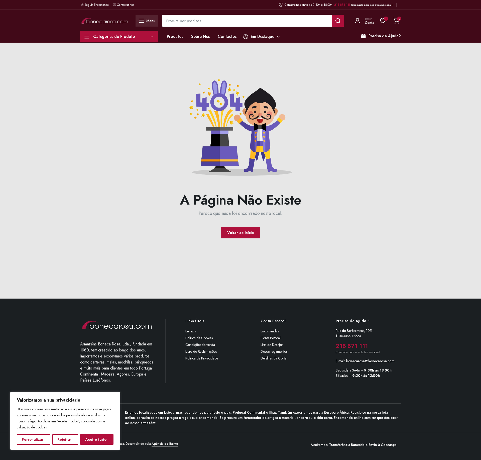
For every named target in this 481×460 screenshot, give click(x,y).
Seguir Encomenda (96, 5)
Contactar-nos (125, 5)
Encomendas (270, 331)
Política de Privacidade (201, 358)
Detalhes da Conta (274, 358)
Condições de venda (200, 344)
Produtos (175, 36)
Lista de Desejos (272, 344)
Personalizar (32, 439)
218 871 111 (342, 5)
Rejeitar (64, 439)
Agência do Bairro (165, 443)
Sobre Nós (200, 36)
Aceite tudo (95, 439)
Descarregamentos (274, 351)
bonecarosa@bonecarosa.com (370, 360)
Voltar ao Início (240, 232)
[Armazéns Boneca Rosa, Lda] (104, 21)
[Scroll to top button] (469, 448)
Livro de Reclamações (201, 351)
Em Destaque (262, 36)
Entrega (190, 331)
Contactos (227, 36)
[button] (396, 21)
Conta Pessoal (271, 337)
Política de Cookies (199, 337)
